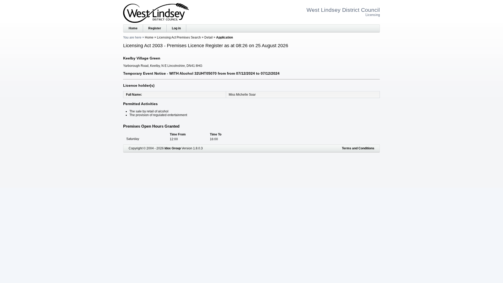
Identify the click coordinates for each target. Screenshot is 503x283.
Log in (176, 28)
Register (154, 28)
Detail (208, 37)
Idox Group (173, 148)
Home (133, 28)
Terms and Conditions (358, 148)
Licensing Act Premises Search (179, 37)
